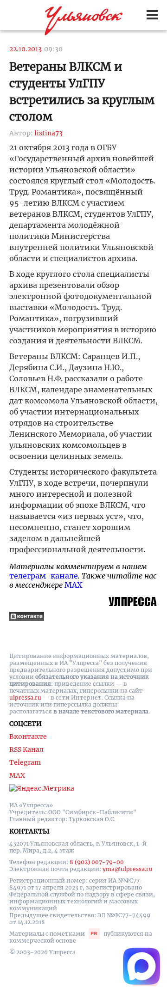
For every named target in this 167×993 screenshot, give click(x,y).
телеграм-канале (43, 575)
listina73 (48, 133)
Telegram (25, 762)
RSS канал (26, 749)
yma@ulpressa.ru (128, 868)
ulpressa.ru (25, 697)
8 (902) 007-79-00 (97, 862)
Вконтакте (28, 736)
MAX (73, 585)
